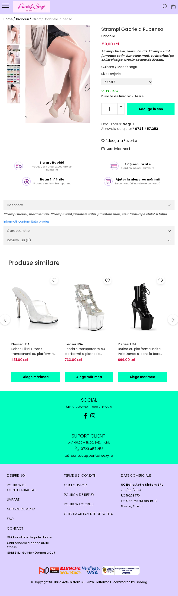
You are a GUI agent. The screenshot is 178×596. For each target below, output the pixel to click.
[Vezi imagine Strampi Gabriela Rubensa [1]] (13, 54)
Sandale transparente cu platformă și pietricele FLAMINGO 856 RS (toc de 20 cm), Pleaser (87, 351)
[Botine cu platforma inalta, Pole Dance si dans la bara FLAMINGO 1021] (142, 307)
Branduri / (24, 19)
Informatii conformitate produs (26, 221)
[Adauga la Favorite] (54, 280)
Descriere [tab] (15, 204)
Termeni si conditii (79, 475)
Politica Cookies (79, 504)
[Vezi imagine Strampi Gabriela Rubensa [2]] (13, 74)
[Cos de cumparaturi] (173, 7)
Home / (9, 19)
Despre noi (16, 475)
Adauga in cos (151, 109)
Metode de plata (21, 509)
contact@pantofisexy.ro (91, 455)
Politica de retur (79, 494)
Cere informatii (117, 148)
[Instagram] (92, 416)
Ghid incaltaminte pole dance (29, 537)
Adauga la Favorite (121, 140)
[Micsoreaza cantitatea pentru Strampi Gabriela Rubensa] (120, 112)
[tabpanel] (57, 74)
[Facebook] (85, 416)
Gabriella (108, 36)
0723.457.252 (91, 448)
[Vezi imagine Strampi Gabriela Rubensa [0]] (13, 34)
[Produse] (6, 7)
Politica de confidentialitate (22, 487)
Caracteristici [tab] (18, 230)
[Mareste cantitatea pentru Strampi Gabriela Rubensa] (120, 106)
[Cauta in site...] (165, 7)
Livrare (13, 499)
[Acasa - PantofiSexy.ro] (31, 6)
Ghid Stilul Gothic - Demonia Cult (31, 553)
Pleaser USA (20, 344)
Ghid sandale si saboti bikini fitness (28, 545)
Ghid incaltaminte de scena (88, 513)
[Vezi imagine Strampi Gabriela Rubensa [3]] (13, 93)
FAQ (10, 518)
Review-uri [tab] (19, 240)
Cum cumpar (75, 485)
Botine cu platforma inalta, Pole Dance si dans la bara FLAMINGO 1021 (139, 351)
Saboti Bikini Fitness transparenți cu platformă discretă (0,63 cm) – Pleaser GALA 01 (34, 351)
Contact (15, 528)
